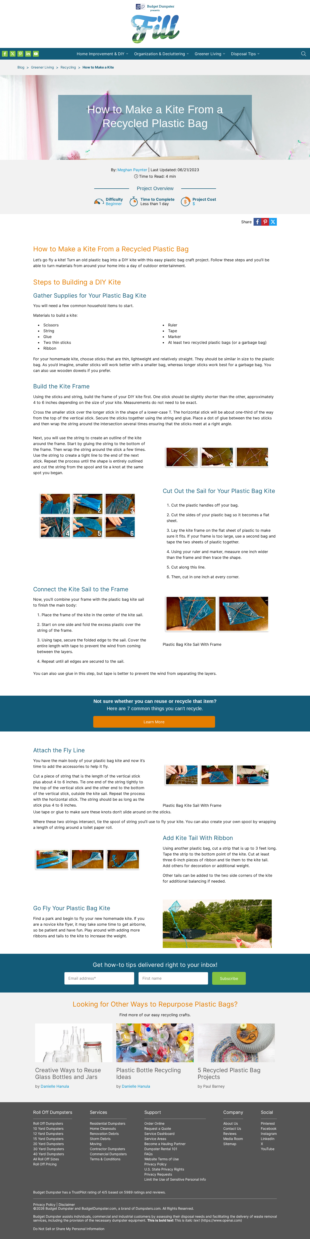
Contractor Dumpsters (107, 1149)
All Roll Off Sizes (46, 1159)
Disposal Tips (243, 53)
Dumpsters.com (148, 1208)
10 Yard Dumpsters (48, 1128)
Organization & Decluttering (159, 53)
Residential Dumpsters (107, 1123)
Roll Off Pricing (45, 1164)
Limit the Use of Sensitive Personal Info (175, 1179)
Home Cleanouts (103, 1128)
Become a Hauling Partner (165, 1144)
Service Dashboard (159, 1133)
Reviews (229, 1133)
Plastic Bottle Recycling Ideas (148, 1073)
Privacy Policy (155, 1164)
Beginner (114, 203)
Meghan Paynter (132, 169)
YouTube (267, 1149)
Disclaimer (67, 1204)
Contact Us (232, 1128)
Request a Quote (157, 1128)
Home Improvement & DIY (100, 53)
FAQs (148, 1154)
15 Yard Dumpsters (48, 1139)
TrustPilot (79, 1192)
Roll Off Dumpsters (48, 1123)
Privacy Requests (158, 1174)
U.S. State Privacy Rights (164, 1169)
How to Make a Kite (98, 67)
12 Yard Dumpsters (48, 1133)
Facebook (269, 1128)
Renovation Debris (104, 1133)
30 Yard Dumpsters (48, 1149)
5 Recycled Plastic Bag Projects (229, 1073)
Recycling (68, 67)
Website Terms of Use (161, 1159)
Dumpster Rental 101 (160, 1149)
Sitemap (229, 1144)
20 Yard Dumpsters (48, 1144)
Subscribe (229, 978)
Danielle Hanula (55, 1086)
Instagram (269, 1133)
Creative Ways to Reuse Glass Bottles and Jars (68, 1073)
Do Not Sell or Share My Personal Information (68, 1229)
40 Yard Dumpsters (48, 1154)
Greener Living (208, 53)
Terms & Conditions (105, 1159)
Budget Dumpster (60, 1208)
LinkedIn (267, 1139)
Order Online (154, 1123)
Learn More (154, 721)
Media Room (233, 1139)
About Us (230, 1123)
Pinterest (268, 1123)
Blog (20, 67)
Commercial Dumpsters (108, 1154)
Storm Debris (100, 1139)
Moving (95, 1144)
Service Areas (155, 1139)
